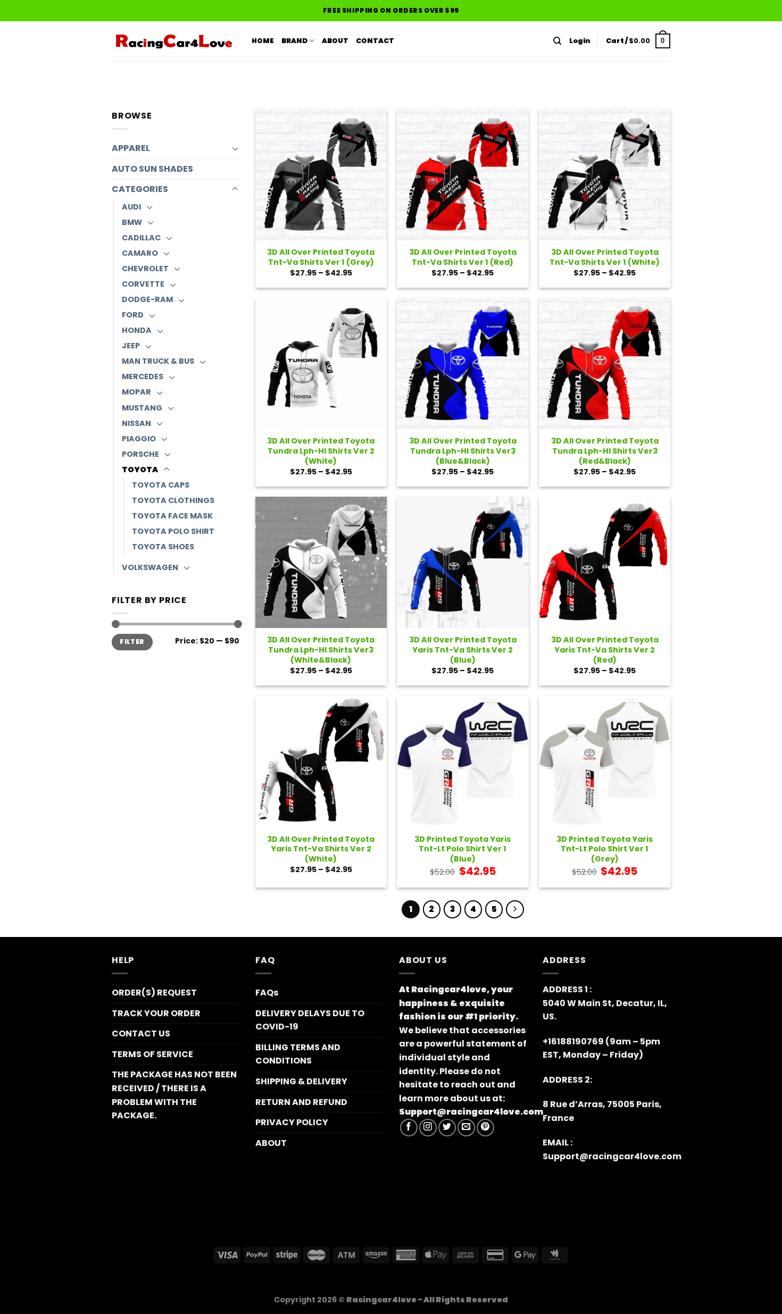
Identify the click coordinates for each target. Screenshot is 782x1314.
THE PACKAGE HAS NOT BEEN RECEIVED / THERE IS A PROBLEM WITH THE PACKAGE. (174, 1094)
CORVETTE (143, 284)
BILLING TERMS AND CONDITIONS (297, 1054)
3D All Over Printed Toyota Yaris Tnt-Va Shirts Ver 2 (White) (321, 849)
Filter (132, 642)
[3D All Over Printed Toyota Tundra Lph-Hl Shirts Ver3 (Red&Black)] (604, 363)
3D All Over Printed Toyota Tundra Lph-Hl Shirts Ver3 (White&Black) (321, 650)
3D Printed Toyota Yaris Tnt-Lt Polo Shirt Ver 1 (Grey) (604, 849)
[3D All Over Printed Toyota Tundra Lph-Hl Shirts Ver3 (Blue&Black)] (462, 363)
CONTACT (375, 40)
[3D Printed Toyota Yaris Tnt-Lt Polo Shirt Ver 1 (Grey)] (604, 761)
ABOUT (335, 40)
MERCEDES (142, 376)
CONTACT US (141, 1033)
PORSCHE (140, 454)
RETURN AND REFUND (301, 1102)
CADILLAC (141, 237)
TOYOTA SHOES (163, 546)
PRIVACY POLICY (291, 1122)
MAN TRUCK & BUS (158, 361)
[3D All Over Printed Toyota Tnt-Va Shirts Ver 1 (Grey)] (321, 174)
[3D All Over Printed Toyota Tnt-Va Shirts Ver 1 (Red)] (462, 174)
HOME (263, 40)
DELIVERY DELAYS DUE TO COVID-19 (309, 1020)
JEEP (131, 345)
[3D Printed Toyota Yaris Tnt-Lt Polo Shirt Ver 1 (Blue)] (462, 761)
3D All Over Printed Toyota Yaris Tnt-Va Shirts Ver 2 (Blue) (463, 650)
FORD (133, 314)
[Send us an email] (466, 1127)
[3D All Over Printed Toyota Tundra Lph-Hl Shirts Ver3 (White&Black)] (321, 562)
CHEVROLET (145, 268)
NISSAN (136, 423)
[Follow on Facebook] (409, 1127)
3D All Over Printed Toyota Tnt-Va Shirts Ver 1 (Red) (463, 257)
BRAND (294, 40)
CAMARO (140, 253)
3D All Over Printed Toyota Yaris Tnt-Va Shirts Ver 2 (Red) (605, 650)
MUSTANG (142, 408)
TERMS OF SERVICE (152, 1054)
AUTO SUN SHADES (152, 169)
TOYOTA (140, 469)
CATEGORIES (140, 189)
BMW (132, 222)
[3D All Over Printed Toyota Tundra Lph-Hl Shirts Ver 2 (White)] (321, 363)
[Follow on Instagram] (428, 1127)
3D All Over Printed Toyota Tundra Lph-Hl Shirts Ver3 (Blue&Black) (463, 451)
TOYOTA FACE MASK (172, 515)
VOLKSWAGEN (150, 567)
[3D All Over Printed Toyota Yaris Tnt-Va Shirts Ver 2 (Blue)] (462, 562)
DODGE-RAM (147, 299)
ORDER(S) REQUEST (154, 992)
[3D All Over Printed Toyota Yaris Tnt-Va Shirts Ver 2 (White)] (321, 761)
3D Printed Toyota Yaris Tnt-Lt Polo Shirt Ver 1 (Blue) (462, 849)
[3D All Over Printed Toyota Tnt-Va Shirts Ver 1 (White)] (604, 174)
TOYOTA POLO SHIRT (173, 531)
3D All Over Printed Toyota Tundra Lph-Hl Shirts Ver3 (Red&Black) (605, 451)
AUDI (131, 207)
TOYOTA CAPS (160, 485)
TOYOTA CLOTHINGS (173, 500)
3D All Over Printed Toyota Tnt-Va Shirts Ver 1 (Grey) (321, 257)
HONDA (137, 330)
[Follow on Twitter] (447, 1127)
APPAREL (131, 148)
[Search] (557, 41)
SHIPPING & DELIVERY (301, 1081)
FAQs (266, 992)
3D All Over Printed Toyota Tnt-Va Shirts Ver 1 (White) (605, 257)
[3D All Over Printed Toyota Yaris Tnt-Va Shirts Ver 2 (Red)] (604, 562)
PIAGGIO (139, 438)
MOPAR (136, 392)
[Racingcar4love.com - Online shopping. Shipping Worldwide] (174, 41)
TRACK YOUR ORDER (156, 1013)
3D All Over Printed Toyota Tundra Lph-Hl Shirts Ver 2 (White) (321, 451)
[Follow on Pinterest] (485, 1127)
